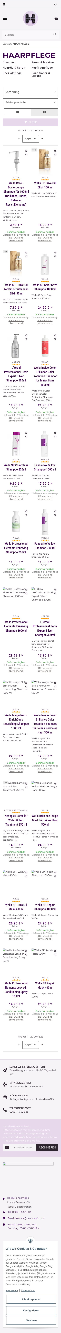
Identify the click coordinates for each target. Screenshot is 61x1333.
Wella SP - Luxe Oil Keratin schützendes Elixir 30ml (16, 289)
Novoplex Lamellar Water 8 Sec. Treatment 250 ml (16, 820)
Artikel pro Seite (15, 102)
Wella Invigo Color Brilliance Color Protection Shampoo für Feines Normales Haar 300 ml (45, 723)
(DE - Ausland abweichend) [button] (16, 239)
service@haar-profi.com (30, 1218)
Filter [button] (32, 122)
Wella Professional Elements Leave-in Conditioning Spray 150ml (16, 989)
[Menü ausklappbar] (5, 18)
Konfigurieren (31, 1310)
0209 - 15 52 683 (21, 1212)
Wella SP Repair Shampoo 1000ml (45, 907)
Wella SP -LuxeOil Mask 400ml (16, 907)
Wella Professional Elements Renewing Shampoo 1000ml (16, 626)
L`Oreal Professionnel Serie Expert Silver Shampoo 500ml (16, 374)
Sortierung (12, 92)
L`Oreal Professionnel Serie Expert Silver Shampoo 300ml (45, 628)
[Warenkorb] (56, 18)
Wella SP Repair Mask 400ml (45, 985)
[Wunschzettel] (55, 4)
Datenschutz (28, 1290)
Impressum (12, 1290)
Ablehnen (31, 1320)
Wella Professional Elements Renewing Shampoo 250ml (16, 548)
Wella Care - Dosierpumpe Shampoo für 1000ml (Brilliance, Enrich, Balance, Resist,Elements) (16, 193)
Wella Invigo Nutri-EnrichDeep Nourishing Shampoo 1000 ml (16, 721)
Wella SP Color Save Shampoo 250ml (16, 467)
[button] (17, 112)
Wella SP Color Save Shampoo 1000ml (45, 287)
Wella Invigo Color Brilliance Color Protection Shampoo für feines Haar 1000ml (45, 376)
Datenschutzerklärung (16, 1133)
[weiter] (42, 139)
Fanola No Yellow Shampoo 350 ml (44, 546)
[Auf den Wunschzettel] (26, 154)
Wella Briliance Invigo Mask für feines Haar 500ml (45, 820)
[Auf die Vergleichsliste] (26, 151)
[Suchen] (56, 35)
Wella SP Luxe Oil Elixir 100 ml (45, 185)
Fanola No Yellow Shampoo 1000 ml (45, 467)
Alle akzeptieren (31, 1299)
